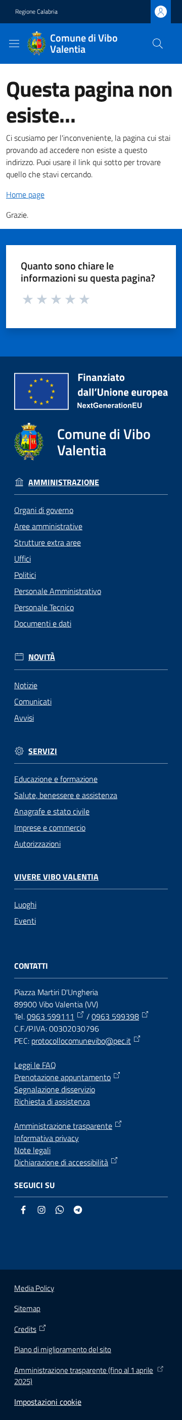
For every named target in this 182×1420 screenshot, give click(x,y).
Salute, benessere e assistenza (65, 795)
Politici (25, 575)
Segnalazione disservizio (54, 1089)
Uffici (22, 559)
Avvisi (24, 718)
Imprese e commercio (49, 827)
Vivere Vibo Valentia (56, 877)
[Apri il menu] (14, 43)
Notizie (25, 685)
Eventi (25, 921)
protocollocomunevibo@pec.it (81, 1041)
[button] (158, 43)
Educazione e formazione (56, 779)
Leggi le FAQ (35, 1065)
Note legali (32, 1150)
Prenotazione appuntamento (62, 1077)
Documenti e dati (42, 623)
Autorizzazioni (37, 844)
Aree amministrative (48, 526)
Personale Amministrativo (57, 591)
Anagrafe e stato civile (51, 811)
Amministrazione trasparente (63, 1126)
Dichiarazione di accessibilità (61, 1162)
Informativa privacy (46, 1138)
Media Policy (34, 1288)
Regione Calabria (36, 11)
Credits (25, 1329)
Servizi (42, 751)
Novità (41, 657)
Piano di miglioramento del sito (62, 1349)
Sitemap (27, 1308)
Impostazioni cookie (47, 1402)
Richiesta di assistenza (52, 1101)
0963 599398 (115, 1016)
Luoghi (25, 904)
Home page (25, 194)
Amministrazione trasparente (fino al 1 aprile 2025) (83, 1376)
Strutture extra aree (47, 542)
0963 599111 (50, 1016)
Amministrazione (63, 482)
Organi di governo (43, 510)
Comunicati (33, 701)
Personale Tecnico (44, 607)
